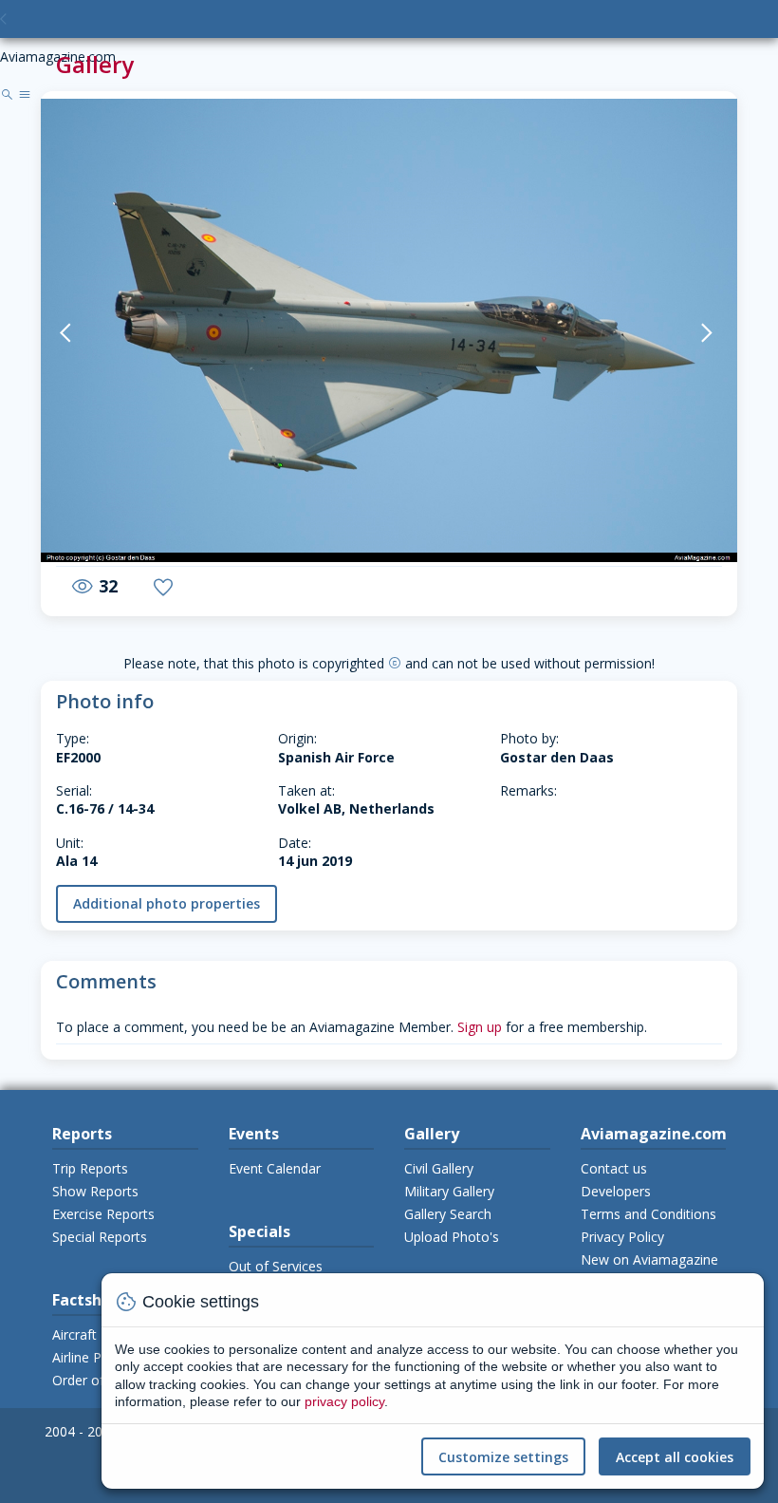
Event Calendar (275, 1168)
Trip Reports (90, 1168)
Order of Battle (98, 1380)
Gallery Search (447, 1214)
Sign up (479, 1027)
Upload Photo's (451, 1237)
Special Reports (99, 1237)
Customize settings (503, 1457)
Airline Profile (92, 1357)
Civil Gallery (438, 1168)
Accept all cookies (674, 1457)
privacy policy (344, 1401)
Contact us (614, 1168)
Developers (616, 1191)
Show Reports (95, 1191)
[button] (89, 332)
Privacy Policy (622, 1237)
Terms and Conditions (648, 1214)
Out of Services (276, 1266)
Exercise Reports (103, 1214)
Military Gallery (449, 1191)
